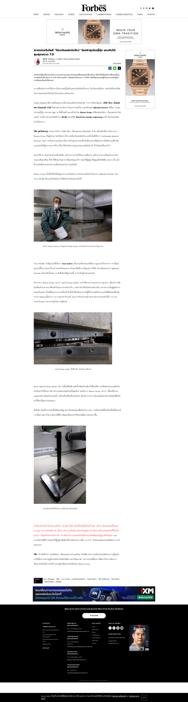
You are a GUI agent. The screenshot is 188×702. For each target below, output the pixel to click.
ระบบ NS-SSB (65, 579)
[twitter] (119, 69)
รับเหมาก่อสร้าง (91, 579)
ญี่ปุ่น (57, 579)
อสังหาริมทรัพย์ (49, 582)
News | (45, 61)
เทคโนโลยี (58, 582)
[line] (114, 69)
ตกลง (144, 697)
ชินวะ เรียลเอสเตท (49, 579)
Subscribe (94, 615)
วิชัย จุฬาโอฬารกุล (104, 579)
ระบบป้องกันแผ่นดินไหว (78, 579)
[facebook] (110, 69)
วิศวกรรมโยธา (115, 579)
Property (51, 61)
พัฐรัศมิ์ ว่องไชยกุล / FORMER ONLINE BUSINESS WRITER (61, 59)
